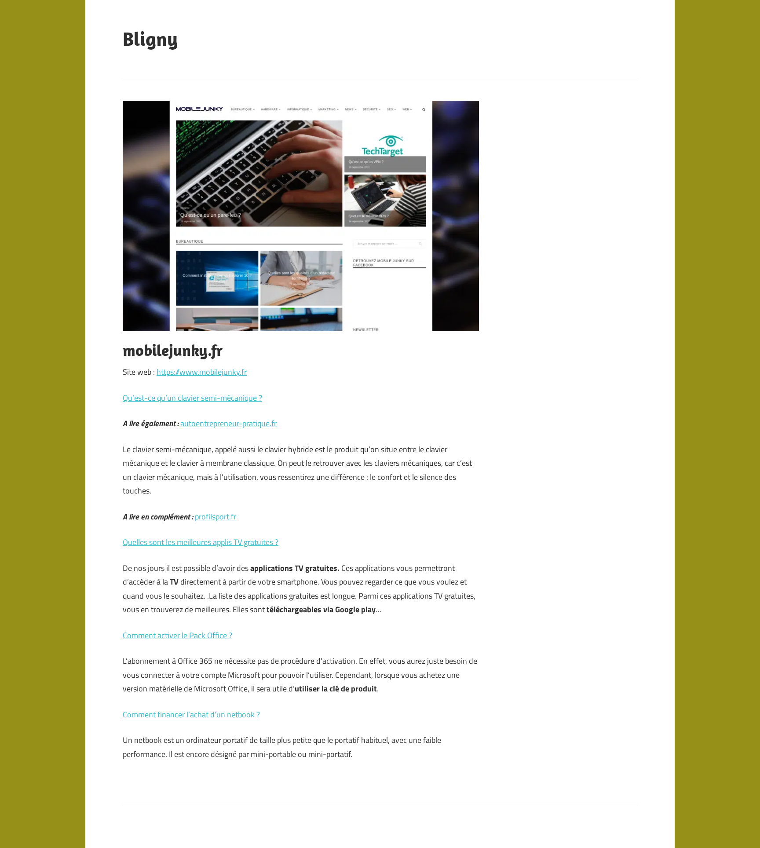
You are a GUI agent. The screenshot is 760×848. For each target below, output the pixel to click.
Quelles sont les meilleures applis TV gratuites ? (200, 542)
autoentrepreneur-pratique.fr (228, 423)
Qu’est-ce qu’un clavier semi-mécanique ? (192, 398)
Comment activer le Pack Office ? (177, 635)
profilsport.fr (215, 517)
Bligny (150, 39)
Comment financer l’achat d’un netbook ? (191, 714)
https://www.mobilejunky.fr (202, 372)
